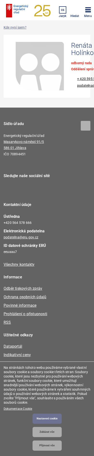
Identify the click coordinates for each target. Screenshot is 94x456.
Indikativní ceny (17, 355)
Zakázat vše (47, 431)
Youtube (36, 190)
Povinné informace (20, 305)
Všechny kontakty (19, 264)
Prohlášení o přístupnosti (25, 314)
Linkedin (23, 190)
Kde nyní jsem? (15, 27)
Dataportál (13, 346)
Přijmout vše (47, 445)
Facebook (10, 190)
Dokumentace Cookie (18, 408)
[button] (88, 11)
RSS (7, 322)
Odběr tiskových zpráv (23, 288)
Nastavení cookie (47, 418)
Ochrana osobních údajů (25, 297)
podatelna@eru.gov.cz (21, 237)
